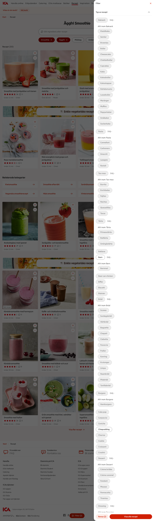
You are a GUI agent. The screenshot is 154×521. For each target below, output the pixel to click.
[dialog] (124, 260)
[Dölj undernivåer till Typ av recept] (149, 12)
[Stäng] (150, 3)
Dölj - (112, 20)
